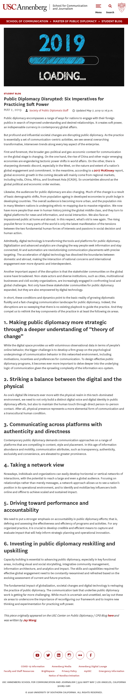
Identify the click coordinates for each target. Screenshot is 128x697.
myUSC (88, 671)
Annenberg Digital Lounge (93, 666)
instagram (69, 655)
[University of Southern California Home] (121, 8)
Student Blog (112, 21)
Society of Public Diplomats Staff (49, 110)
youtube (37, 655)
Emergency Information (111, 671)
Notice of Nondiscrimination (64, 675)
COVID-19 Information (32, 666)
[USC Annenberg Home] (45, 11)
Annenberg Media (61, 666)
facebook (90, 655)
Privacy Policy (69, 671)
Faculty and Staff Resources (19, 671)
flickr (80, 655)
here (111, 615)
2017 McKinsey (104, 170)
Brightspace (48, 671)
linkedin (58, 655)
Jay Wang (29, 620)
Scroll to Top (113, 682)
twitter (48, 655)
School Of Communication (27, 21)
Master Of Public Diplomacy (75, 21)
